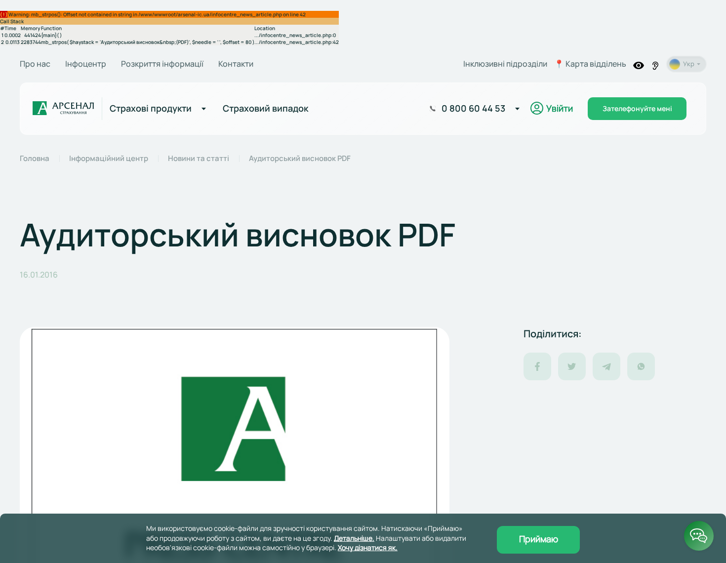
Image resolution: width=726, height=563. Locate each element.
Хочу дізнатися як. (368, 547)
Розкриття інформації (162, 63)
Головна (34, 158)
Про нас (35, 63)
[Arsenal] (63, 108)
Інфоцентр (85, 63)
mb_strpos (54, 42)
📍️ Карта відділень (590, 63)
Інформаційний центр (108, 158)
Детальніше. (354, 538)
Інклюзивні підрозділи (505, 63)
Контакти (235, 63)
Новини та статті (198, 158)
